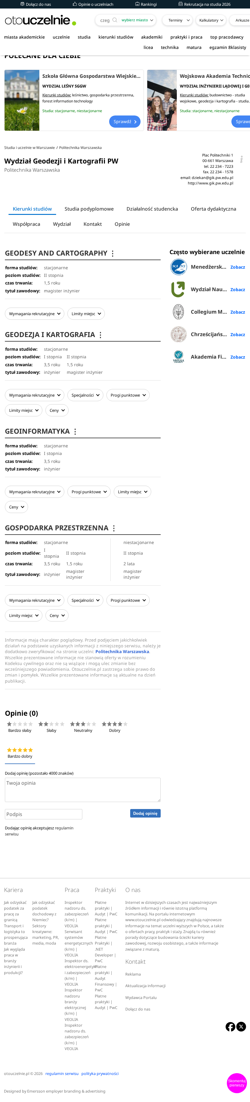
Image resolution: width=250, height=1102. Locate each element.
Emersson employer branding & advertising (66, 1091)
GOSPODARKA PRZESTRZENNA (61, 527)
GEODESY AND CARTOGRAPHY (60, 253)
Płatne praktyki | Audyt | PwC (106, 908)
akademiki (151, 37)
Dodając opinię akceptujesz (39, 830)
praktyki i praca (186, 37)
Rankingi (148, 4)
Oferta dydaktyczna (213, 208)
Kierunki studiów (32, 208)
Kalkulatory (208, 20)
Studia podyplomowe (89, 208)
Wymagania (32, 313)
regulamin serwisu (62, 1073)
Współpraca (26, 224)
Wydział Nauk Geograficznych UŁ (218, 289)
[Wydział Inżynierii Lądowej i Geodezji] (162, 100)
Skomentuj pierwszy (237, 1083)
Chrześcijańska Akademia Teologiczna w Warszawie (218, 334)
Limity (83, 313)
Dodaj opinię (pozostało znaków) (39, 773)
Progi (125, 395)
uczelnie (61, 37)
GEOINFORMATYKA (42, 431)
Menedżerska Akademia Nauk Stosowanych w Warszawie (218, 266)
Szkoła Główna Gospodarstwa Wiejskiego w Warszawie (91, 76)
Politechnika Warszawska (32, 170)
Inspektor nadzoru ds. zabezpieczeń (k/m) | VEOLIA (77, 914)
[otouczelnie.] (40, 20)
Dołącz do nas (38, 4)
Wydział (62, 224)
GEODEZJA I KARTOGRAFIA (54, 334)
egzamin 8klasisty (227, 47)
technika (170, 47)
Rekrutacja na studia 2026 (206, 4)
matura (194, 47)
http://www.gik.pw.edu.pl (210, 183)
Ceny (55, 410)
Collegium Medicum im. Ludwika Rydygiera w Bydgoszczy (218, 311)
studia (84, 37)
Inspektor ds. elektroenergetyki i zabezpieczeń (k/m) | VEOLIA (81, 972)
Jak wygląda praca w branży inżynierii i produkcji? (14, 961)
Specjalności (83, 395)
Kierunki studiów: (56, 95)
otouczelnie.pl (16, 1073)
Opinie (122, 224)
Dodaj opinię (145, 813)
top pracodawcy (226, 37)
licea (148, 47)
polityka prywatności (100, 1073)
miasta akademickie (24, 37)
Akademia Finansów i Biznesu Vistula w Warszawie (218, 356)
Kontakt (93, 224)
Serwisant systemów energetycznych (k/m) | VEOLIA (79, 943)
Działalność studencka (152, 208)
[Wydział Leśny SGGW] (22, 100)
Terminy (175, 20)
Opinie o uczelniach (95, 4)
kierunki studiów (115, 37)
